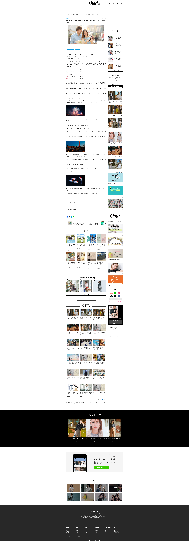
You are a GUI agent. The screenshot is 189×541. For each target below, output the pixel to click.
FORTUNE (96, 8)
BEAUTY (77, 8)
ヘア (86, 532)
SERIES (115, 8)
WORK (72, 8)
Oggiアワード (97, 402)
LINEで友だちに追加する (102, 467)
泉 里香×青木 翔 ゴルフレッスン (95, 403)
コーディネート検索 (86, 299)
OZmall (80, 205)
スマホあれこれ (78, 532)
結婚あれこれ (106, 531)
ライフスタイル (71, 14)
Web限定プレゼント (117, 532)
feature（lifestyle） (75, 14)
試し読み (118, 322)
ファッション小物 (68, 532)
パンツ (67, 530)
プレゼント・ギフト (91, 402)
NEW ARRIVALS (110, 8)
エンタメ (96, 531)
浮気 (118, 80)
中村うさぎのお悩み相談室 (85, 403)
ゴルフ (77, 402)
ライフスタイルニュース (82, 14)
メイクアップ (87, 531)
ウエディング (106, 530)
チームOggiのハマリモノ (83, 402)
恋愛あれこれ (111, 77)
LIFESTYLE (82, 8)
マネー (77, 531)
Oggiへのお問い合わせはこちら (114, 336)
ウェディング (117, 77)
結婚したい (111, 80)
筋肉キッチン (103, 402)
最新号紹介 (115, 530)
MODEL (104, 8)
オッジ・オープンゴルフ (71, 403)
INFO (100, 8)
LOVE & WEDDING (89, 8)
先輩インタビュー (78, 530)
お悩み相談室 (115, 78)
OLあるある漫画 (78, 536)
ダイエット (87, 536)
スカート (67, 531)
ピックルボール (78, 403)
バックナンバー (115, 323)
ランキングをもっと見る (86, 294)
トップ (67, 14)
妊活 (115, 80)
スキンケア (87, 530)
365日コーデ (68, 536)
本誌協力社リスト (116, 531)
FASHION (68, 8)
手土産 (96, 532)
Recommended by (99, 399)
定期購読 (112, 322)
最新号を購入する (115, 320)
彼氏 (110, 78)
